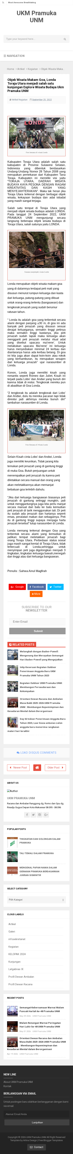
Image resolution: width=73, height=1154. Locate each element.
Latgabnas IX (16, 969)
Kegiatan (33, 69)
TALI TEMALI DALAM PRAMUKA (36, 853)
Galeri (12, 931)
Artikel (21, 69)
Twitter (57, 586)
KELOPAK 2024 (17, 954)
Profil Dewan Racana (20, 984)
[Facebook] (27, 815)
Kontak (7, 1086)
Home (10, 69)
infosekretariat (17, 939)
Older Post (53, 767)
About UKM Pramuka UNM (18, 1082)
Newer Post (20, 767)
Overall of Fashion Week (19, 2)
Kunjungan (15, 961)
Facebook (38, 586)
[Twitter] (33, 815)
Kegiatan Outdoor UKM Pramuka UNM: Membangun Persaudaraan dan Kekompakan (41, 687)
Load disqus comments (38, 752)
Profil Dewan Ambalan (21, 976)
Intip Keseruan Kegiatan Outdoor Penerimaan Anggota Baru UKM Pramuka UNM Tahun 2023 (38, 671)
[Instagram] (40, 815)
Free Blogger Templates (50, 1140)
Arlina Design (30, 1140)
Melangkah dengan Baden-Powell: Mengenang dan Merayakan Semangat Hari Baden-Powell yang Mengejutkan (41, 655)
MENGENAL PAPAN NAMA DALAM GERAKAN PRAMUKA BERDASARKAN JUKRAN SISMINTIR (39, 871)
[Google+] (46, 815)
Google (19, 586)
